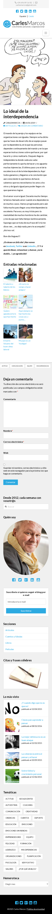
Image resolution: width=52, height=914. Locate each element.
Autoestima (11, 805)
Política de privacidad (36, 909)
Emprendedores (13, 837)
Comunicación (17, 366)
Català (31, 16)
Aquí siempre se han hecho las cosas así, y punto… (26, 315)
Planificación (34, 856)
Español (23, 16)
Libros (8, 642)
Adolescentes (26, 799)
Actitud (4, 366)
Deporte (39, 818)
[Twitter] (21, 11)
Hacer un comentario (31, 126)
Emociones (27, 824)
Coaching (28, 805)
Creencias (10, 818)
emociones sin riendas (16, 831)
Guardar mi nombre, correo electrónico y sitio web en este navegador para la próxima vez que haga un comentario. (25, 470)
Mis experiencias (42, 366)
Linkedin (31, 246)
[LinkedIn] (30, 11)
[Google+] (26, 11)
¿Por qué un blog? (27, 869)
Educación (11, 824)
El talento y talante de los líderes (9, 287)
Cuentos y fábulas (13, 636)
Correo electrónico (13, 441)
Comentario (9, 399)
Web (5, 452)
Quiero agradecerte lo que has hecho (9, 314)
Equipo (29, 366)
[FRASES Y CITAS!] (26, 675)
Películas (9, 649)
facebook (10, 246)
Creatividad (32, 811)
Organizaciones (13, 856)
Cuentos (25, 818)
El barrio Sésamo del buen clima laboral (8, 345)
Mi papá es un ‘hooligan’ (25, 342)
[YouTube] (34, 11)
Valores (9, 869)
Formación (25, 843)
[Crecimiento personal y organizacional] (24, 24)
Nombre (8, 430)
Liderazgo (11, 850)
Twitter (19, 246)
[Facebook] (17, 11)
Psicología (11, 862)
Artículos (10, 126)
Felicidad (10, 843)
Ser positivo (28, 862)
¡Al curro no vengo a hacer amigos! (25, 287)
